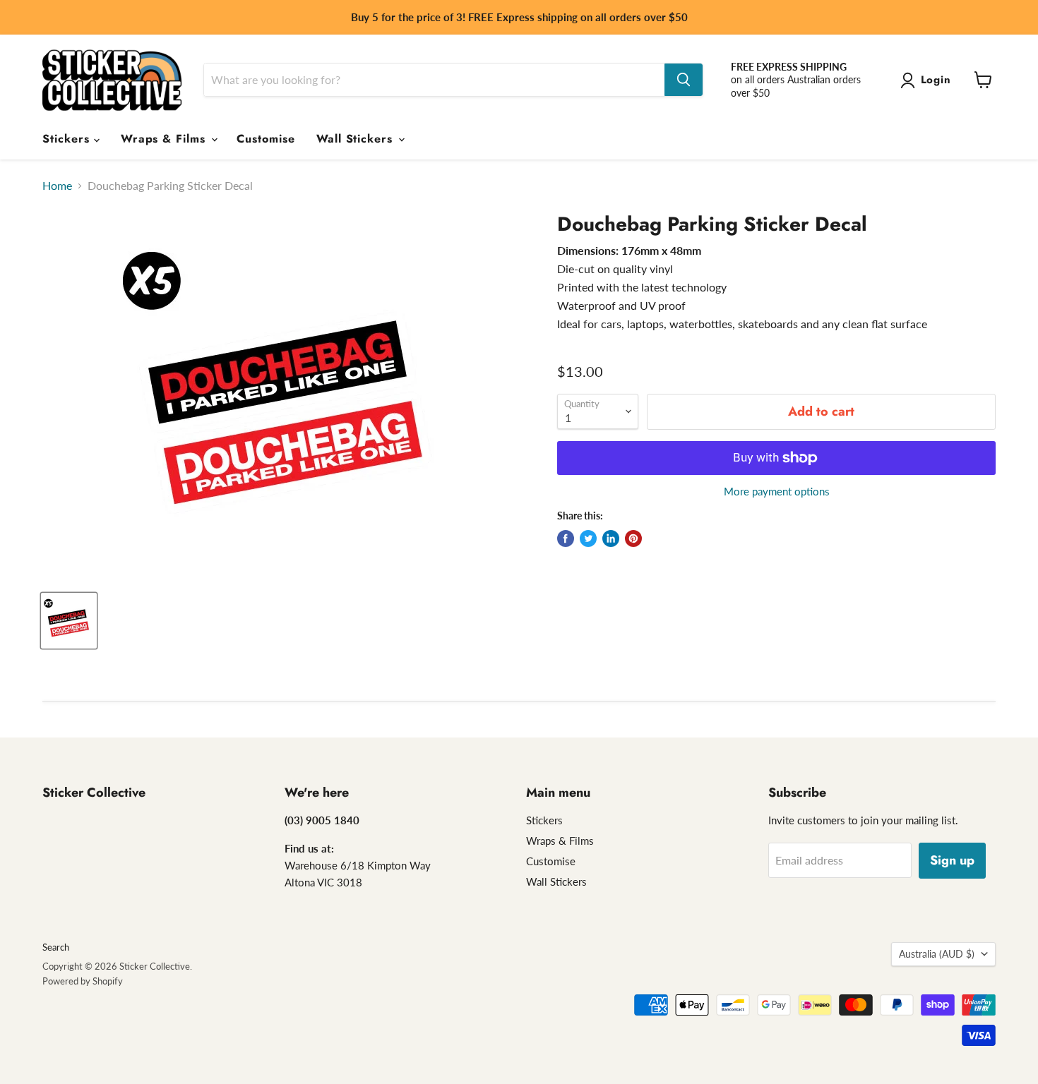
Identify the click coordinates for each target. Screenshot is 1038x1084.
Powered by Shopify (82, 981)
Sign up (952, 860)
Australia (936, 954)
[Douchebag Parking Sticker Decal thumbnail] (69, 621)
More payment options (777, 492)
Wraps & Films (165, 139)
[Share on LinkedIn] (610, 538)
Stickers (68, 139)
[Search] (683, 80)
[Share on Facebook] (565, 538)
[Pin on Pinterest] (633, 538)
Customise (266, 139)
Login (936, 80)
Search (55, 947)
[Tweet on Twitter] (588, 538)
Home (57, 185)
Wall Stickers (356, 139)
